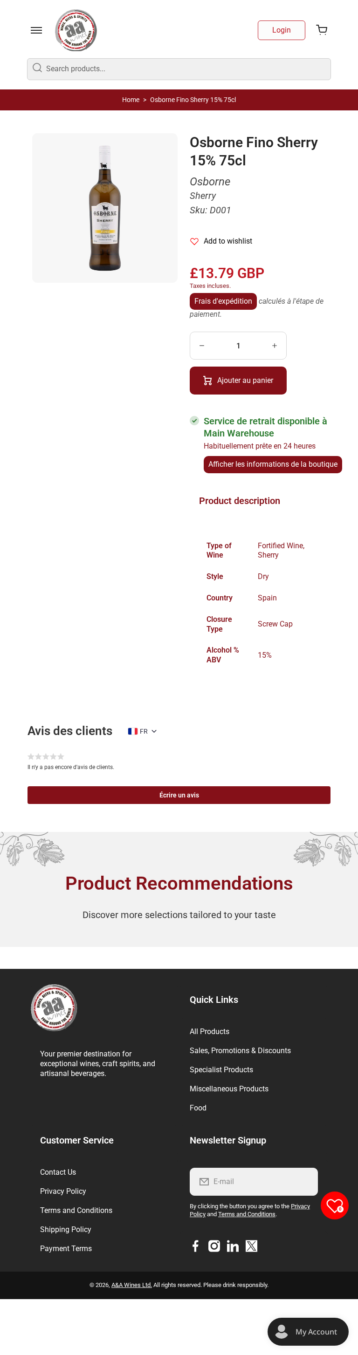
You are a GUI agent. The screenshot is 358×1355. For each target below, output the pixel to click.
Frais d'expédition (223, 301)
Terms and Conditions (76, 1210)
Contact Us (58, 1172)
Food (198, 1107)
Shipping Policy (65, 1229)
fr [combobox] (144, 731)
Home (130, 99)
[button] (179, 795)
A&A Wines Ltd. (131, 1284)
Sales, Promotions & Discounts (240, 1050)
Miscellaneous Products (229, 1088)
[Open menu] (36, 30)
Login (281, 30)
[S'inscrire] (305, 1182)
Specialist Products (221, 1069)
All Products (209, 1031)
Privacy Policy (63, 1191)
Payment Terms (66, 1248)
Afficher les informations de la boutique (272, 464)
